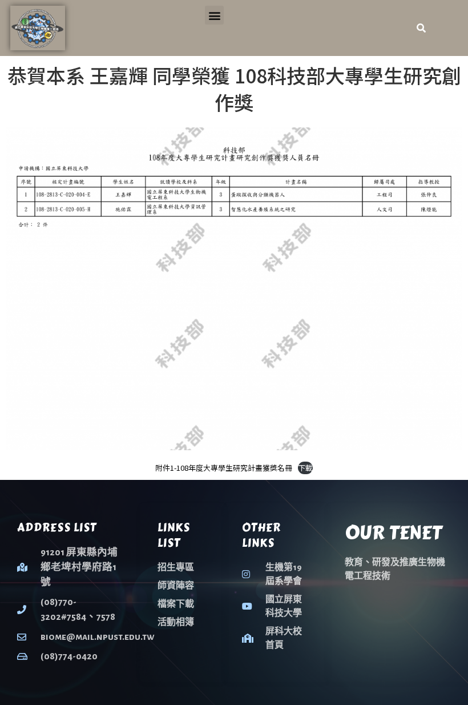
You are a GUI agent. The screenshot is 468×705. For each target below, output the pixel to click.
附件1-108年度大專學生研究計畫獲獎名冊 (223, 467)
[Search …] (421, 27)
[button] (214, 15)
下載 (305, 467)
